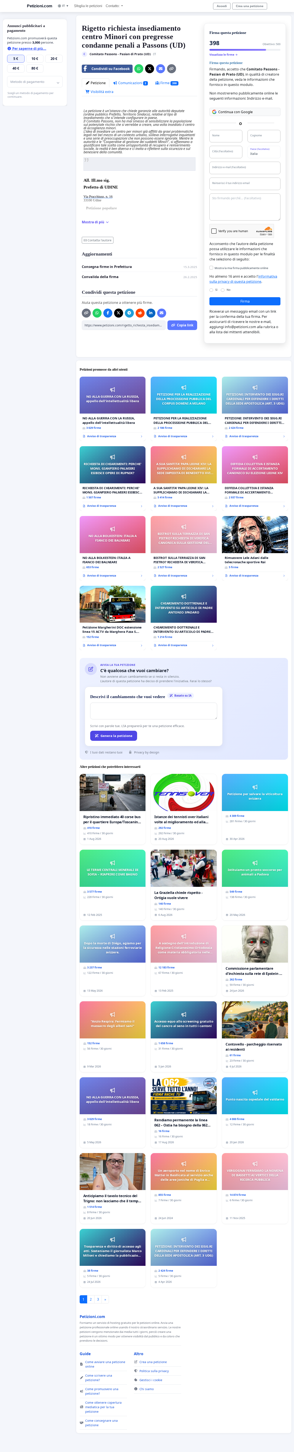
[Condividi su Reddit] (140, 313)
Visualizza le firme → (223, 54)
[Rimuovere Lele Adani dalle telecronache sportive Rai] (255, 548)
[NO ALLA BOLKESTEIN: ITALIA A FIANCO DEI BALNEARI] (113, 548)
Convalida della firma (100, 276)
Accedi (222, 6)
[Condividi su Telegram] (129, 313)
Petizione (98, 83)
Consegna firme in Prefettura (107, 266)
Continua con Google (235, 112)
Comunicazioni (131, 83)
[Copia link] (171, 68)
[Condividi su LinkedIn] (150, 313)
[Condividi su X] (149, 68)
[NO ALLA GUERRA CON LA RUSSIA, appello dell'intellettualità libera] (113, 409)
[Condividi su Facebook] (107, 313)
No (229, 290)
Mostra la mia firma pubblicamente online (241, 268)
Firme (168, 83)
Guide (85, 1353)
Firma (245, 301)
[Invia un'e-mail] (160, 68)
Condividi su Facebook (110, 68)
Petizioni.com (39, 6)
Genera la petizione (116, 736)
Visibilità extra (101, 91)
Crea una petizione (249, 6)
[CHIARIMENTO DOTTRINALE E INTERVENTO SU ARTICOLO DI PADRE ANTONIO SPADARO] (184, 618)
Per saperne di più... (28, 48)
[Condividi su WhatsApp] (138, 68)
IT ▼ (65, 6)
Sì (216, 290)
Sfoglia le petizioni (88, 6)
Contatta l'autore (99, 240)
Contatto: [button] (113, 6)
